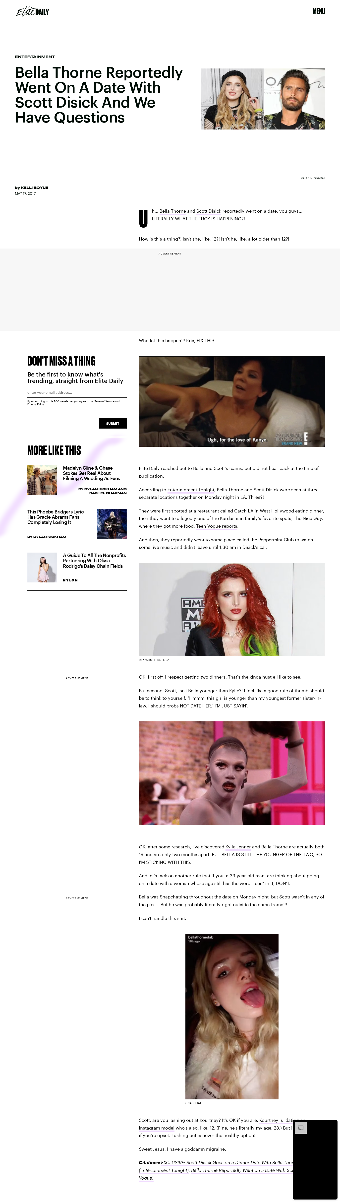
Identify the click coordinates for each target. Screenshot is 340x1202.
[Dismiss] (332, 1124)
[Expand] (298, 1124)
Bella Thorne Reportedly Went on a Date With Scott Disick (251, 1170)
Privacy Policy (36, 403)
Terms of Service (104, 401)
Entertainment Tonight (191, 489)
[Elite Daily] (32, 11)
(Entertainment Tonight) (164, 1170)
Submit (112, 423)
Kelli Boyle (34, 187)
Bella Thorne (173, 211)
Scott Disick (208, 211)
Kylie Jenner (238, 846)
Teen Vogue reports (216, 526)
